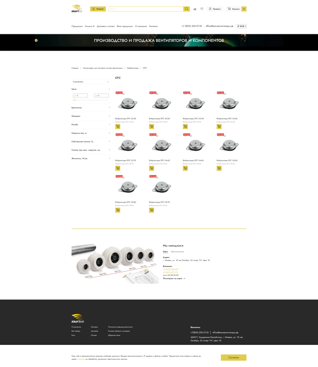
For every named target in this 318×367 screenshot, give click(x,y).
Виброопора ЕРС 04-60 (193, 160)
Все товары (76, 331)
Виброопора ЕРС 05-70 (159, 202)
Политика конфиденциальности (120, 327)
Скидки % (90, 26)
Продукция (77, 26)
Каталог (100, 8)
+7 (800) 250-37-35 (192, 26)
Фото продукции (125, 26)
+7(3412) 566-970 (170, 269)
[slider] (74, 100)
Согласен (233, 357)
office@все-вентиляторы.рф (219, 26)
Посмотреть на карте (172, 278)
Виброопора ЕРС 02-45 (125, 118)
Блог (73, 335)
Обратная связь (114, 335)
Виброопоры (133, 68)
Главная (75, 68)
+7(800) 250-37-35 (200, 332)
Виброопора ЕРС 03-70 (125, 160)
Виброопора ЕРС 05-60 (125, 202)
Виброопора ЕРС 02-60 (159, 118)
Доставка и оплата (106, 26)
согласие (81, 359)
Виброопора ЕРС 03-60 (227, 118)
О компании (141, 26)
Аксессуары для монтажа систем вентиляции (103, 68)
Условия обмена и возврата (119, 331)
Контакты (153, 26)
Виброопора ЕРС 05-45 (227, 160)
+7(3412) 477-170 (170, 272)
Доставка (94, 331)
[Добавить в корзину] (117, 126)
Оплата (94, 335)
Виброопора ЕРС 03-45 (193, 118)
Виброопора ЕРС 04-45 (159, 160)
